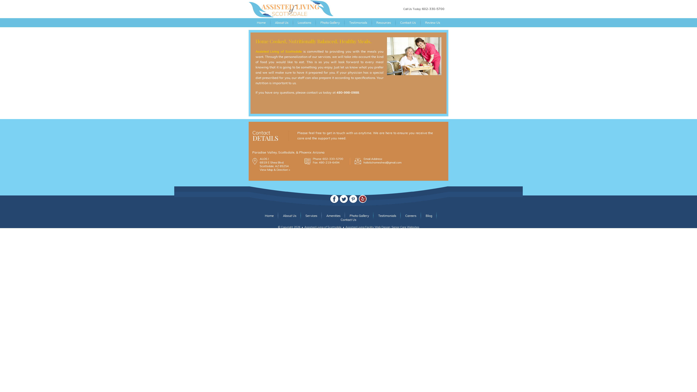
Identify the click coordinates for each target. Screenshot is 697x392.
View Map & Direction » (275, 170)
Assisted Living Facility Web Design (367, 227)
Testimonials (358, 22)
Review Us (432, 22)
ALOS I (264, 159)
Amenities (333, 215)
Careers (410, 215)
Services (311, 215)
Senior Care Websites (405, 227)
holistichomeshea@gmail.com (383, 162)
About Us (281, 22)
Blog (429, 215)
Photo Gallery (330, 22)
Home (261, 22)
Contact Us (408, 22)
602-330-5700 (433, 9)
